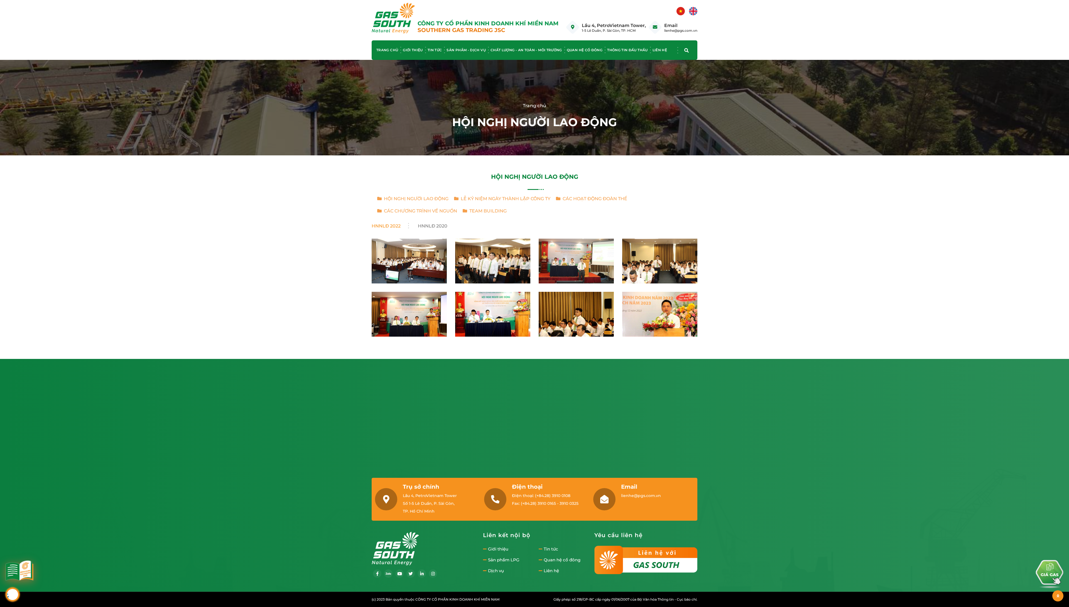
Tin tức (435, 50)
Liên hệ (660, 50)
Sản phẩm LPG (503, 559)
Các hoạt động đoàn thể (593, 198)
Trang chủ (387, 50)
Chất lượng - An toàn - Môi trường (526, 50)
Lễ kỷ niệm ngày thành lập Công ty (504, 198)
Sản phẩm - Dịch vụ (466, 50)
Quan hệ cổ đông (584, 50)
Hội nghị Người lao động (415, 198)
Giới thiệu (413, 50)
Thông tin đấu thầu (627, 50)
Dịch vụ (496, 570)
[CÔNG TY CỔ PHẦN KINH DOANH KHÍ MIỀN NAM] (393, 17)
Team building (487, 211)
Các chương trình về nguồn (419, 211)
